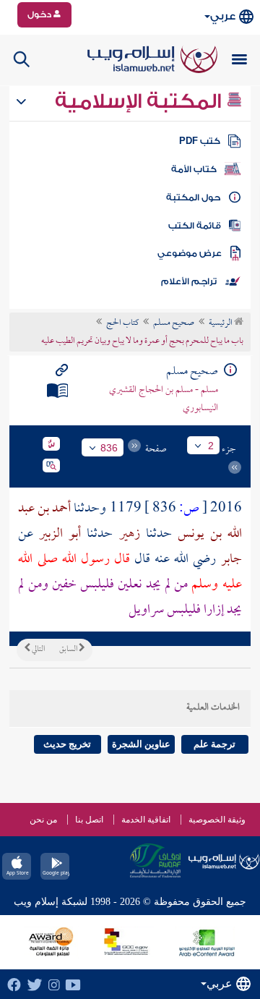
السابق (69, 649)
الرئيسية (221, 323)
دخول (40, 14)
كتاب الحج (122, 323)
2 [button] (211, 445)
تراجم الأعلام (189, 281)
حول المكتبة (193, 197)
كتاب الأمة (194, 169)
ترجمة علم (214, 744)
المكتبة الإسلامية (140, 101)
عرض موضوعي (189, 253)
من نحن (43, 820)
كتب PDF (199, 141)
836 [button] (109, 448)
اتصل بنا (89, 820)
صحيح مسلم (173, 323)
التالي (37, 649)
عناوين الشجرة (141, 744)
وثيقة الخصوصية (217, 820)
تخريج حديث (67, 744)
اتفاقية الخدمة (145, 820)
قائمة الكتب (194, 226)
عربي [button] (222, 16)
